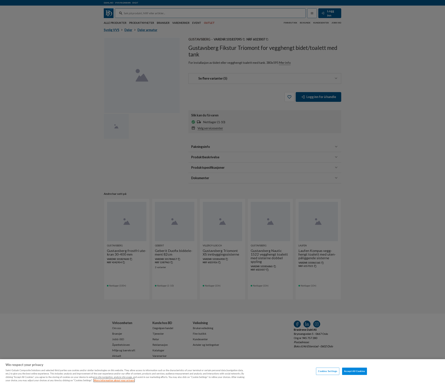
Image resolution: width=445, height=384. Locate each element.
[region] (222, 371)
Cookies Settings (327, 371)
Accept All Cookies (354, 371)
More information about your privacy (114, 380)
